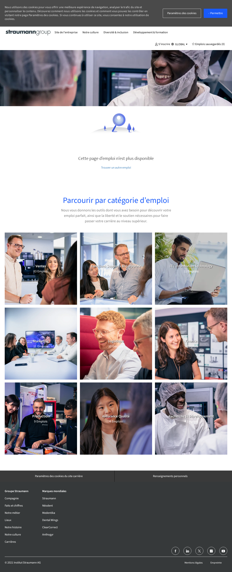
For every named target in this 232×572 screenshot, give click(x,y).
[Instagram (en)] (211, 551)
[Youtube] (223, 551)
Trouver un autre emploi (116, 167)
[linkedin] (187, 551)
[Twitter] (199, 551)
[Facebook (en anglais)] (175, 551)
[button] (162, 44)
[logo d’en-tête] (28, 32)
